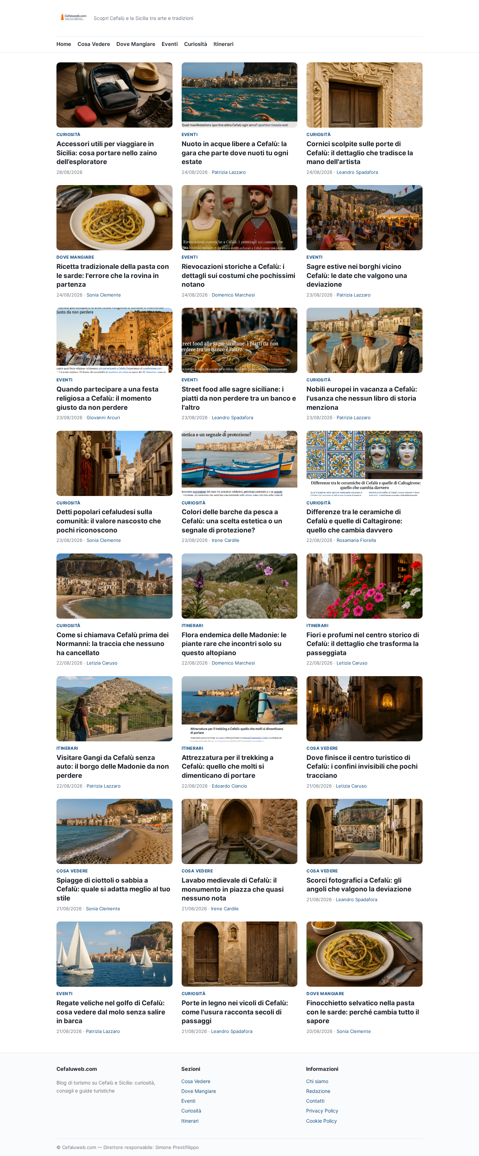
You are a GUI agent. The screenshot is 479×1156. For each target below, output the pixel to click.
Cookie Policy (321, 1121)
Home (63, 44)
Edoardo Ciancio (229, 786)
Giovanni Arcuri (103, 417)
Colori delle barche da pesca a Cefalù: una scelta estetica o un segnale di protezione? (232, 521)
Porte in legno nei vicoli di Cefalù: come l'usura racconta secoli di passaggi (235, 1012)
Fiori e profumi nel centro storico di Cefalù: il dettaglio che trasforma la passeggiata (362, 644)
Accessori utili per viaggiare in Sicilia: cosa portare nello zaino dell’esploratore (106, 153)
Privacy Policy (322, 1111)
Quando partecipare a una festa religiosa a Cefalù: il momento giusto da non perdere (107, 398)
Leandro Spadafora (357, 172)
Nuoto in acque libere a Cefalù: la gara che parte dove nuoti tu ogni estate (235, 153)
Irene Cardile (226, 540)
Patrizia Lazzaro (229, 172)
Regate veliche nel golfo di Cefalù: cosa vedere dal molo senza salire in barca (110, 1012)
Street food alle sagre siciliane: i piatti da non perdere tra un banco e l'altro (239, 398)
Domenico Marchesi (233, 295)
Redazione (318, 1091)
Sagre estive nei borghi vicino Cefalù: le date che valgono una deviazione (356, 275)
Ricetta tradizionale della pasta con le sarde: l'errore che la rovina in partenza (112, 275)
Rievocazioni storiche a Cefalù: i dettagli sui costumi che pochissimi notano (238, 275)
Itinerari (224, 44)
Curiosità (195, 44)
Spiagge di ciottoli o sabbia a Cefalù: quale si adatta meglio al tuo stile (113, 889)
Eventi (170, 44)
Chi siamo (317, 1081)
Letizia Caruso (102, 663)
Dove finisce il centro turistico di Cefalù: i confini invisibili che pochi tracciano (362, 767)
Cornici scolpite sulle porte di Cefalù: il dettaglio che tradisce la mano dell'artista (359, 153)
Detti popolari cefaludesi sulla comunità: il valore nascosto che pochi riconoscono (108, 521)
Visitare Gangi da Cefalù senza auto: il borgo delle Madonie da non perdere (112, 767)
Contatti (315, 1101)
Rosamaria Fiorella (356, 540)
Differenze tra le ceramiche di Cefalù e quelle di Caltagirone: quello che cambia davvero (354, 521)
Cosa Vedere (93, 44)
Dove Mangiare (135, 44)
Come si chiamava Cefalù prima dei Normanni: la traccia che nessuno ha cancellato (112, 644)
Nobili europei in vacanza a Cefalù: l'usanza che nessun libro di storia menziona (361, 398)
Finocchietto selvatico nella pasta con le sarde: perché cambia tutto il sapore (362, 1012)
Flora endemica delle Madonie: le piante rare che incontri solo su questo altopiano (234, 644)
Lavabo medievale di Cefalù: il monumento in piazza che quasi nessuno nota (233, 889)
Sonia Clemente (104, 295)
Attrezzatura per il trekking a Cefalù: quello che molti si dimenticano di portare (228, 767)
